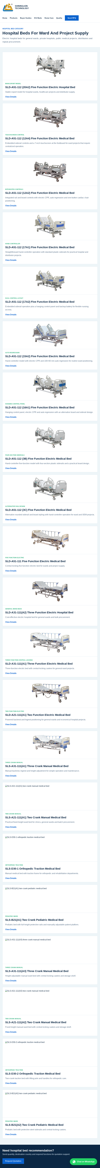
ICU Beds (38, 18)
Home (4, 18)
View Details (10, 97)
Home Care (49, 18)
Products (13, 18)
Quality (59, 18)
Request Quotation (13, 1161)
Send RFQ (72, 18)
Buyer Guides (25, 18)
